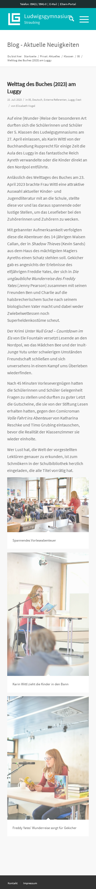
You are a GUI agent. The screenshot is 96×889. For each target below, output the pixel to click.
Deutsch (37, 99)
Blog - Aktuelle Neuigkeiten (43, 44)
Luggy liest (74, 99)
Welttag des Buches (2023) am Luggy (41, 87)
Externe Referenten (55, 99)
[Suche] (69, 19)
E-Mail (53, 4)
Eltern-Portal (68, 4)
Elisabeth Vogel (25, 106)
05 (29, 99)
